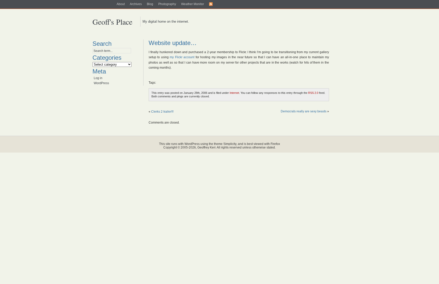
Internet (234, 92)
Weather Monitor (192, 4)
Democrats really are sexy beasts (303, 111)
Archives (136, 4)
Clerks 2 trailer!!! (162, 111)
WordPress (101, 83)
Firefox (275, 144)
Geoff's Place (112, 22)
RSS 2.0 (313, 92)
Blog (150, 4)
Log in (98, 78)
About (121, 4)
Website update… (173, 42)
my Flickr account (182, 57)
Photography (167, 4)
